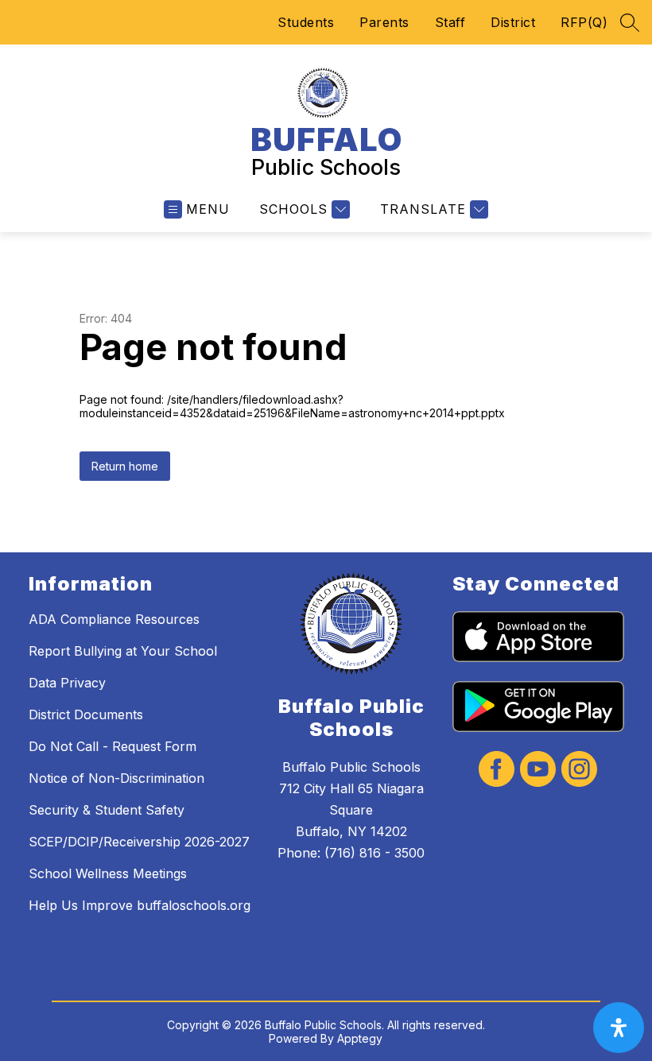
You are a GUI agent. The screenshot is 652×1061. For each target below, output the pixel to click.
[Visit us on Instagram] (579, 770)
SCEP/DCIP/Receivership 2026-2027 (139, 842)
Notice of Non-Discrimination (116, 778)
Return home (124, 466)
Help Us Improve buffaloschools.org (139, 905)
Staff (450, 22)
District (513, 22)
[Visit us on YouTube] (538, 770)
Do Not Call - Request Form (112, 746)
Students (305, 22)
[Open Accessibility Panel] (618, 1027)
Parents (384, 22)
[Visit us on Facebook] (496, 770)
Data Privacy (67, 683)
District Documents (86, 714)
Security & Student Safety (106, 810)
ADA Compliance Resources (114, 619)
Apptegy (359, 1038)
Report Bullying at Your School (123, 651)
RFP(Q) (584, 22)
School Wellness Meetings (108, 873)
